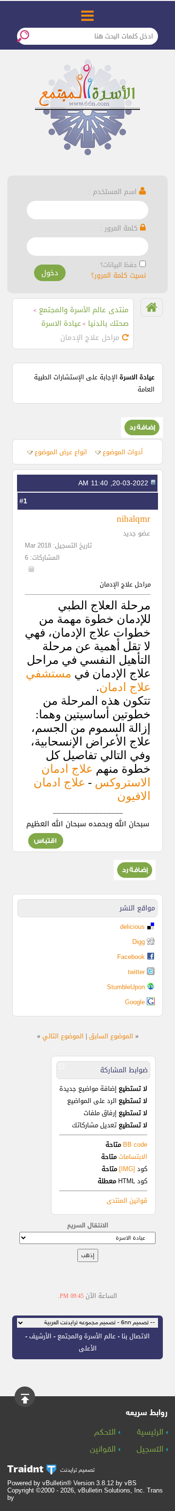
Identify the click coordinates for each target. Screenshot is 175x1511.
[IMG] (127, 1169)
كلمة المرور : (120, 228)
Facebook (131, 957)
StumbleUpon (126, 987)
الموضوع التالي (63, 1036)
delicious (132, 927)
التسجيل (151, 1450)
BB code (134, 1144)
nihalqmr (133, 518)
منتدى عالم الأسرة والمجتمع (84, 310)
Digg (138, 942)
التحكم (106, 1433)
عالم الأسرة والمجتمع (86, 1336)
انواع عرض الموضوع (61, 452)
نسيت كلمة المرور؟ (118, 275)
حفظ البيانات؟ (118, 265)
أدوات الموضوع (123, 452)
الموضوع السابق (111, 1036)
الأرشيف (40, 1336)
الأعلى (88, 1348)
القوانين (104, 1450)
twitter (136, 972)
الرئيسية (151, 1433)
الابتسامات (133, 1157)
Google (135, 1002)
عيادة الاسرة (61, 323)
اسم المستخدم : (113, 191)
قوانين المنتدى (126, 1200)
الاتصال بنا (136, 1336)
